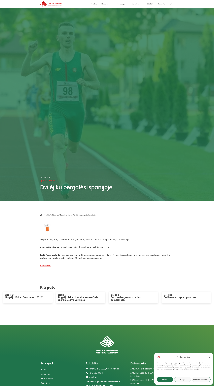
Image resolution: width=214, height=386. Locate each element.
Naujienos (105, 4)
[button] (209, 357)
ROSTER (149, 4)
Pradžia (94, 4)
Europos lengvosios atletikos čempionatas (126, 298)
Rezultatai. (45, 265)
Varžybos (135, 4)
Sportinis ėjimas (66, 215)
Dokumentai (47, 378)
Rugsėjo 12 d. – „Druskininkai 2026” (24, 297)
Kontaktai (162, 4)
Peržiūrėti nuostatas (201, 379)
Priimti (165, 379)
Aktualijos (55, 215)
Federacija (121, 4)
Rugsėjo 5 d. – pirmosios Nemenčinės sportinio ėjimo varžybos (78, 298)
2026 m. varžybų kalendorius (143, 368)
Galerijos (45, 383)
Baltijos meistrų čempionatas (180, 297)
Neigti (182, 379)
